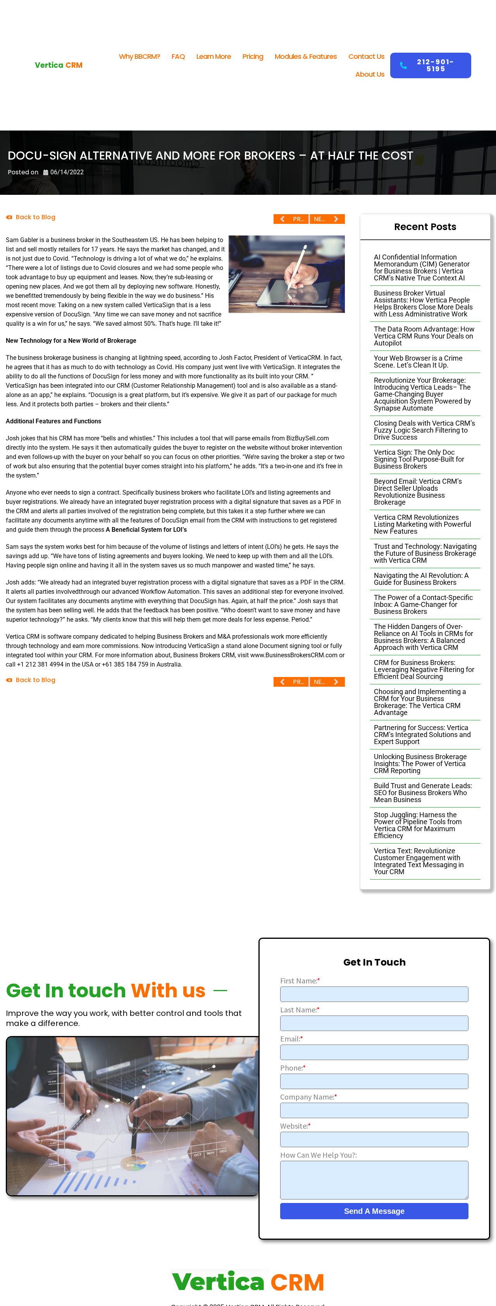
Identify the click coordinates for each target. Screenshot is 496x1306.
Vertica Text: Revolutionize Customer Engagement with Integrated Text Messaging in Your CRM (419, 861)
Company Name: (308, 1097)
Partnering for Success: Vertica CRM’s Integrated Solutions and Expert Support (422, 734)
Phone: (293, 1068)
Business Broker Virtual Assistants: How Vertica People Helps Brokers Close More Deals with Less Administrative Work (423, 303)
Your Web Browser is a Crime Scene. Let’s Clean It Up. (418, 361)
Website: (295, 1126)
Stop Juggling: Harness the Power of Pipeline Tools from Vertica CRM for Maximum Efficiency (418, 825)
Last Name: (300, 1010)
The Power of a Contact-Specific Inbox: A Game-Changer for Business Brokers (423, 604)
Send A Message (374, 1211)
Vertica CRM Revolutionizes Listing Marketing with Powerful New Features (422, 524)
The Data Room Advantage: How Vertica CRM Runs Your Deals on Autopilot (424, 336)
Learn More (213, 56)
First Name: (300, 981)
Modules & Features (306, 56)
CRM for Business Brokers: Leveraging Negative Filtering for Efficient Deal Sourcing (424, 669)
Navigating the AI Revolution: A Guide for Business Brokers (421, 578)
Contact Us (366, 56)
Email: (291, 1039)
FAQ (178, 56)
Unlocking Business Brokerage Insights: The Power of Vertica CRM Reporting (420, 764)
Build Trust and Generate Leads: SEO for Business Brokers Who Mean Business (423, 793)
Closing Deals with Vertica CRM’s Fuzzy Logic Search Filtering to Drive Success (424, 430)
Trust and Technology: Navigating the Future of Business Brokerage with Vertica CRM (425, 553)
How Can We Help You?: (318, 1155)
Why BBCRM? (139, 56)
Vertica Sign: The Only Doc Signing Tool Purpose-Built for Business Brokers (419, 459)
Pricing (253, 56)
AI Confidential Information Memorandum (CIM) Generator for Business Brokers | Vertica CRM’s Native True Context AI (422, 267)
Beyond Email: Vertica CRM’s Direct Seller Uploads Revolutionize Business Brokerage (418, 491)
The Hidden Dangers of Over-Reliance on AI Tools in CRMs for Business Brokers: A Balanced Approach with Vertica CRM (423, 636)
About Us (369, 74)
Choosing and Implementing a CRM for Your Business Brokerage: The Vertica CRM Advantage (420, 702)
